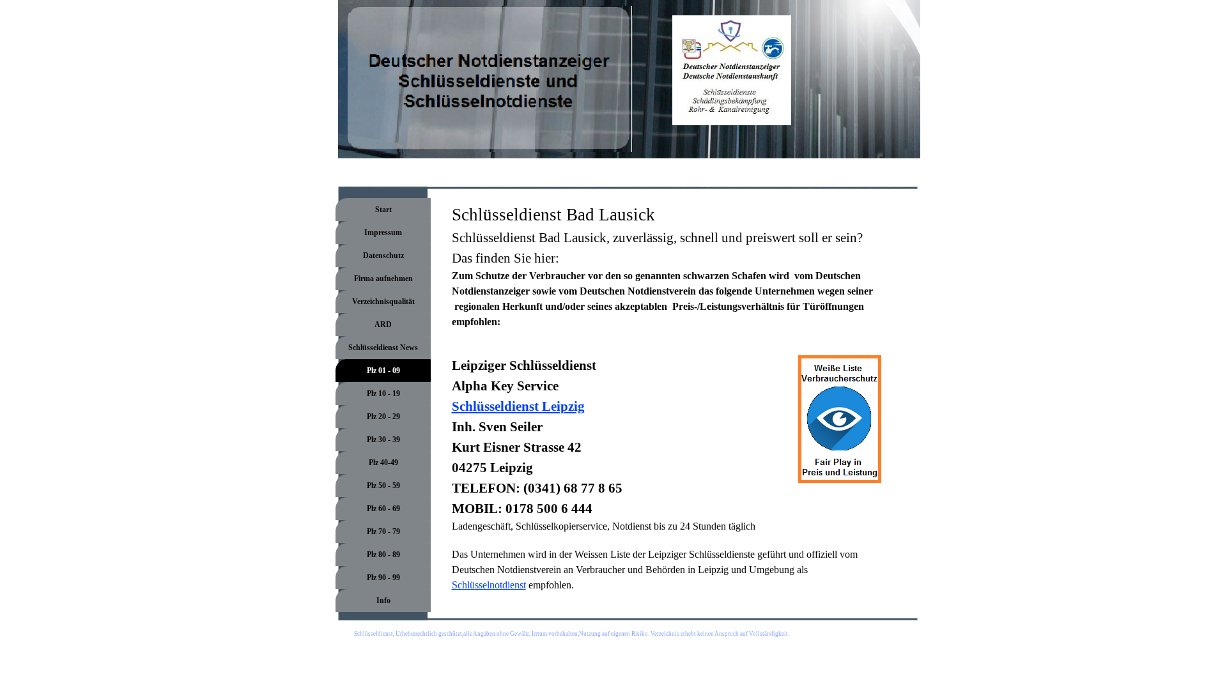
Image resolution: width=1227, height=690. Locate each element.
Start (383, 209)
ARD (383, 324)
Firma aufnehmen (383, 278)
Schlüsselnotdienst (489, 584)
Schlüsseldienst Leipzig (518, 406)
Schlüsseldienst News (383, 347)
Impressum (383, 232)
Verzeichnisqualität (383, 301)
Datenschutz (383, 255)
